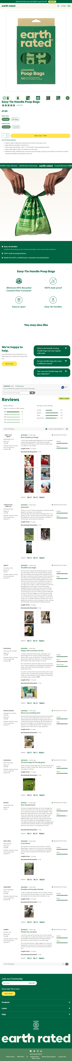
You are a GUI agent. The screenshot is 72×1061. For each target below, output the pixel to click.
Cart (64, 6)
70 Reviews (20, 386)
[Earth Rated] (9, 6)
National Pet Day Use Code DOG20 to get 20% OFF (31, 1)
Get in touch (9, 364)
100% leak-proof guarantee (15, 253)
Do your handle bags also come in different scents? (49, 362)
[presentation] (29, 461)
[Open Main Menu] (68, 6)
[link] (7, 386)
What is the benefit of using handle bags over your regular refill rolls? (49, 350)
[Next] (68, 98)
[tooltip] (64, 387)
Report (42, 497)
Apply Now (52, 1)
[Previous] (4, 98)
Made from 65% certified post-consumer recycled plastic (26, 258)
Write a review (65, 399)
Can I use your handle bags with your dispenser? (49, 372)
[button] (36, 140)
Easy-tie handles (10, 247)
